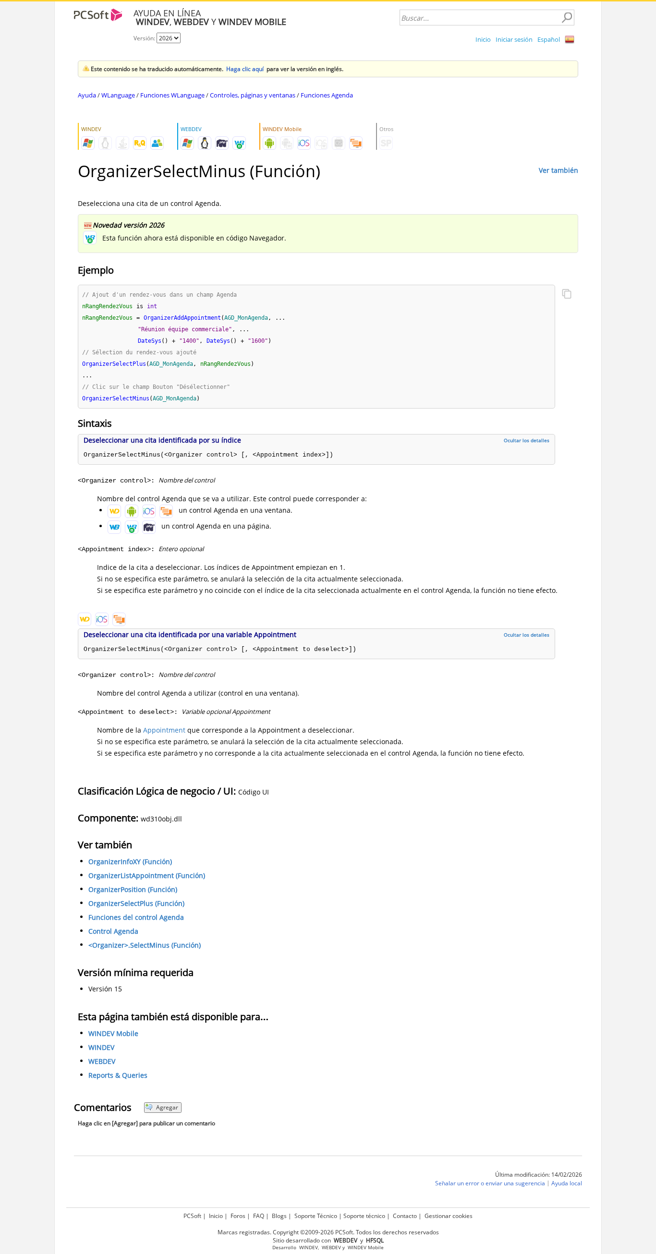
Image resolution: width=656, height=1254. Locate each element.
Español (548, 39)
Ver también (558, 170)
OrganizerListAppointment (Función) (146, 875)
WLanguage (118, 95)
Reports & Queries (117, 1075)
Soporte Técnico (315, 1216)
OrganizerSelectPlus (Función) (136, 903)
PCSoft (192, 1216)
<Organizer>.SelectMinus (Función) (144, 945)
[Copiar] (566, 295)
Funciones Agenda (327, 95)
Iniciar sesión (514, 39)
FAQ (258, 1216)
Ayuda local (566, 1183)
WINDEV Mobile (113, 1033)
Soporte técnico (364, 1216)
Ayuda (87, 95)
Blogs (279, 1216)
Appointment (164, 730)
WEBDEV (101, 1061)
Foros (238, 1216)
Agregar (167, 1107)
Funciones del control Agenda (136, 917)
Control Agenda (113, 931)
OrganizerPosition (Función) (132, 889)
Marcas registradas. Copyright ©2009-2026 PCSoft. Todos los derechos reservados (328, 1232)
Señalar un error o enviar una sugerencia (490, 1183)
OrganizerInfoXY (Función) (130, 861)
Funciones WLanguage (172, 95)
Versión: (145, 38)
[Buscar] (566, 18)
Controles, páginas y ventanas (252, 95)
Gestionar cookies (449, 1216)
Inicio (483, 39)
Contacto (405, 1216)
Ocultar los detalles (526, 440)
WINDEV (101, 1047)
